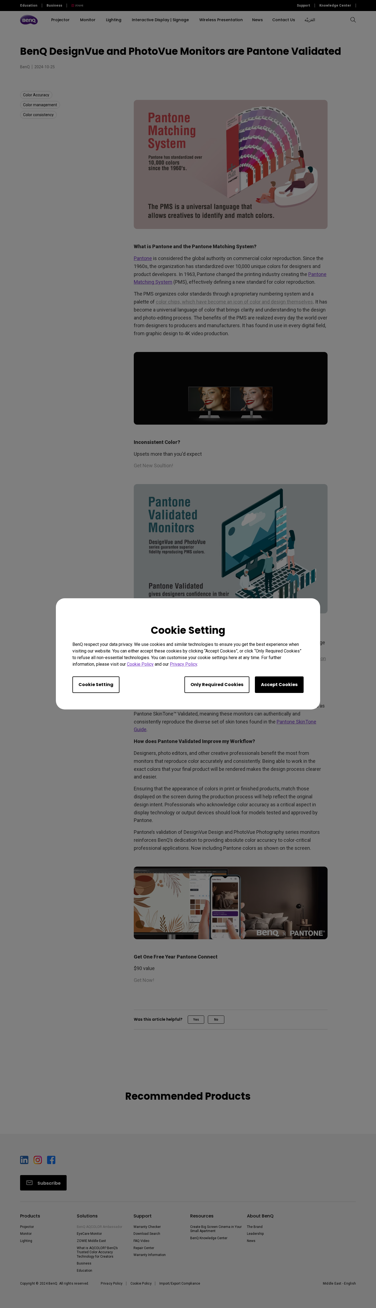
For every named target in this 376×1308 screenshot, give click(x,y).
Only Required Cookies (216, 685)
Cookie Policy (140, 664)
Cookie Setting (95, 685)
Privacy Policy (183, 664)
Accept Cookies (279, 685)
